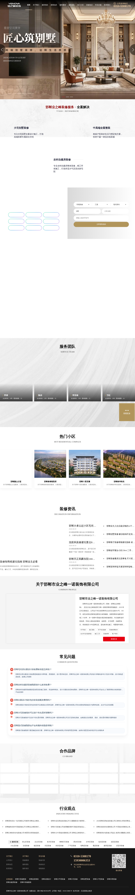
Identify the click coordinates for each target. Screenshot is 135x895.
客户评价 (115, 633)
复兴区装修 (51, 842)
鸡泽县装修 (59, 845)
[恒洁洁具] (14, 778)
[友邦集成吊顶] (44, 767)
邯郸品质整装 (34, 879)
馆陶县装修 (84, 845)
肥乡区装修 (77, 842)
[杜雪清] (93, 412)
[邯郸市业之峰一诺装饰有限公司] (14, 4)
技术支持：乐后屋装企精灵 (82, 891)
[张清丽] (8, 412)
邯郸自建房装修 (11, 882)
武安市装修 (120, 845)
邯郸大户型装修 (98, 879)
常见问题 (98, 5)
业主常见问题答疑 (86, 633)
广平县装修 (72, 845)
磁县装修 (37, 845)
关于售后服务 (102, 630)
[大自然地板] (104, 789)
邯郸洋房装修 (112, 879)
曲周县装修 (108, 845)
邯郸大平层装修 (59, 879)
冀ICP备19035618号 (44, 891)
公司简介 (9, 860)
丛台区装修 (38, 842)
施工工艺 (97, 633)
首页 (28, 5)
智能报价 (42, 868)
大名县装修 (14, 845)
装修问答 (42, 860)
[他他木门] (74, 767)
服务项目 (45, 5)
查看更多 (114, 639)
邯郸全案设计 (46, 879)
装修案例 (25, 860)
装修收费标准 (113, 630)
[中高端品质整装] (67, 49)
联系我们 (107, 5)
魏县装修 (96, 845)
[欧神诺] (74, 778)
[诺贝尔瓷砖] (44, 789)
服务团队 (71, 5)
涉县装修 (26, 845)
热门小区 (80, 5)
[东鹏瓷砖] (14, 789)
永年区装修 (90, 842)
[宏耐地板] (74, 789)
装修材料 (106, 633)
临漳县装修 (102, 842)
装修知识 (89, 5)
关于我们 (36, 5)
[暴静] (110, 412)
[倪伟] (42, 412)
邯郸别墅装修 (85, 879)
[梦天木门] (104, 767)
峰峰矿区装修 (64, 842)
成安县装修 (115, 842)
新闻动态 (54, 5)
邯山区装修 (26, 842)
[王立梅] (25, 412)
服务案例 (63, 5)
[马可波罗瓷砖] (44, 778)
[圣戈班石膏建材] (104, 778)
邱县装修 (48, 845)
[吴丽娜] (59, 412)
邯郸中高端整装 (20, 879)
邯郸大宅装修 (73, 879)
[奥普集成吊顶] (14, 767)
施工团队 (92, 630)
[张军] (76, 412)
